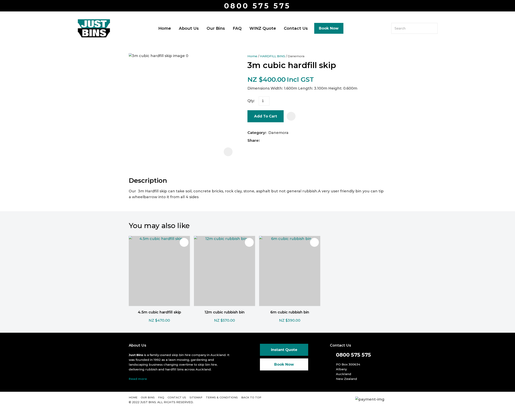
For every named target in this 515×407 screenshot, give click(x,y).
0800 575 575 (257, 6)
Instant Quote (284, 350)
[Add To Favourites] (291, 116)
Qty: (251, 101)
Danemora (296, 56)
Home (164, 28)
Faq (161, 397)
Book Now (329, 28)
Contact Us (296, 28)
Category (256, 133)
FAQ (237, 28)
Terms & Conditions (222, 397)
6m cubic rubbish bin (289, 312)
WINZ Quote (262, 28)
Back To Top (251, 397)
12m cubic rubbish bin (225, 312)
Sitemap (196, 397)
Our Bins (216, 28)
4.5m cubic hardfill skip (159, 312)
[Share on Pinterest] (281, 141)
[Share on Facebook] (262, 140)
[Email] (274, 141)
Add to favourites (184, 242)
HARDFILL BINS (272, 56)
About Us (189, 28)
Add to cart (265, 116)
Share (253, 140)
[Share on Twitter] (268, 141)
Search (433, 28)
